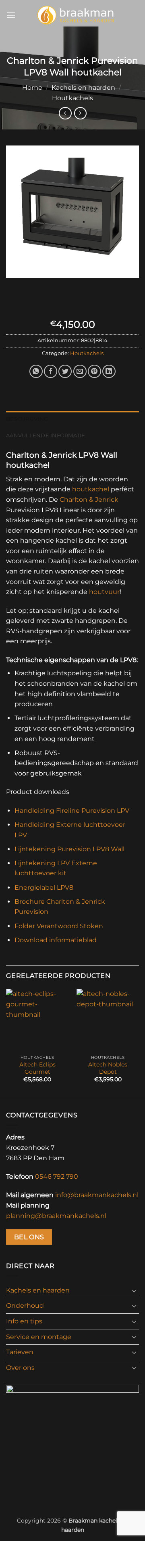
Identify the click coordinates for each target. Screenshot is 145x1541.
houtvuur (104, 592)
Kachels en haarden (83, 87)
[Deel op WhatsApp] (36, 371)
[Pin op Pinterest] (94, 371)
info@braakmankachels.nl (97, 1195)
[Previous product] (80, 113)
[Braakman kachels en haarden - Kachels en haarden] (75, 15)
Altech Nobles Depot (107, 1068)
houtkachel (90, 489)
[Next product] (65, 113)
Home (32, 87)
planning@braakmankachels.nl (56, 1216)
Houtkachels (72, 98)
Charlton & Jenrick (89, 499)
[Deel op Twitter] (65, 371)
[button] (11, 15)
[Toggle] (134, 1290)
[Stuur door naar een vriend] (80, 371)
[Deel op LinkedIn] (109, 371)
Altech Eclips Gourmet (37, 1068)
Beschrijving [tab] (27, 419)
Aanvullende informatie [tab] (45, 435)
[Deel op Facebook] (50, 371)
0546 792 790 (56, 1176)
